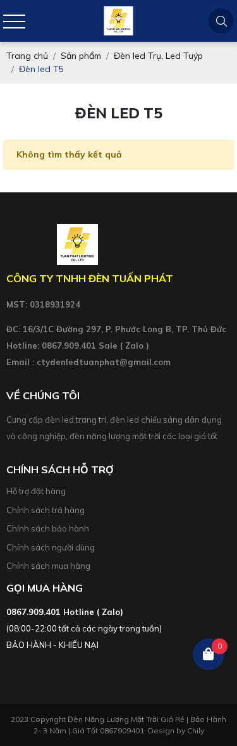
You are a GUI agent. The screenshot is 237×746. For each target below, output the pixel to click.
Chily (195, 730)
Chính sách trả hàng (45, 510)
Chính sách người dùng (50, 547)
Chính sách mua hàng (48, 566)
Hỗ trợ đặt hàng (36, 491)
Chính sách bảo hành (47, 528)
